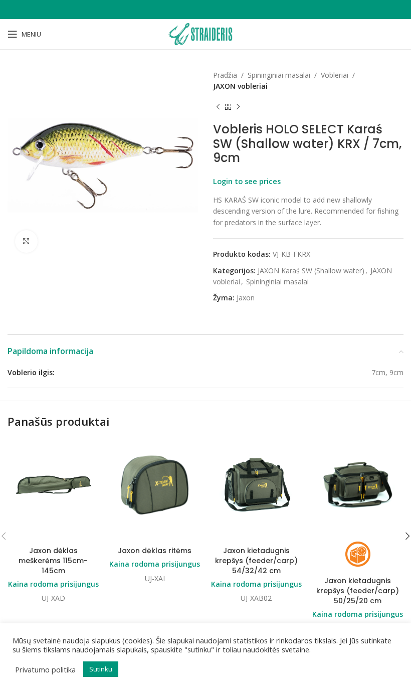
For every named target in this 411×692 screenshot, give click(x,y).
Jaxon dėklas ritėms (154, 551)
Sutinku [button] (100, 668)
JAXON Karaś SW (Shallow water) (311, 270)
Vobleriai (334, 75)
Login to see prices (247, 181)
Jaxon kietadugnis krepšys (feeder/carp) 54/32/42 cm (256, 560)
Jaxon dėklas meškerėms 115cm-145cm (53, 560)
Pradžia (225, 75)
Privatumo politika (45, 669)
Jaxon (246, 297)
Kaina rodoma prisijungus (53, 584)
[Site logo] (205, 33)
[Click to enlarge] (26, 241)
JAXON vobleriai (240, 86)
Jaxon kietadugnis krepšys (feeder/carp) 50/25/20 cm (357, 590)
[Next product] (238, 107)
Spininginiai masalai (279, 75)
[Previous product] (218, 107)
